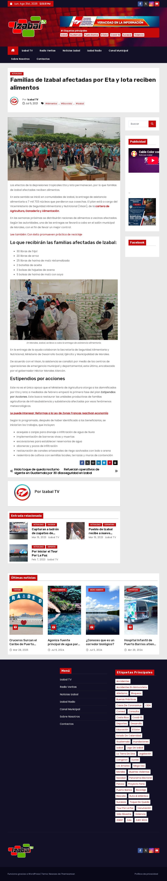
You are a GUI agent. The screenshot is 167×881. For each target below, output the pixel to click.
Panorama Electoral (140, 777)
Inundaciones (141, 741)
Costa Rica (122, 717)
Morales (120, 771)
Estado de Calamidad (128, 735)
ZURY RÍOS (141, 820)
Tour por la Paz (125, 808)
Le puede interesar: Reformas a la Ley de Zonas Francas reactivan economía (59, 413)
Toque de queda (139, 802)
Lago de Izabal (135, 747)
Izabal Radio (94, 50)
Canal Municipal (118, 50)
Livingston (122, 759)
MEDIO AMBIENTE (58, 590)
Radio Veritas (48, 50)
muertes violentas (139, 771)
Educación (122, 729)
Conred (120, 711)
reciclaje (141, 790)
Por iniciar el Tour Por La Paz (45, 553)
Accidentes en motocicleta (131, 687)
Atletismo (121, 693)
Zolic (129, 820)
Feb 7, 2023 (39, 559)
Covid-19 (115, 34)
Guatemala (76, 34)
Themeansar (68, 873)
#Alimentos (51, 103)
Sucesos (127, 34)
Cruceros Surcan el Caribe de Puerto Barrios (23, 644)
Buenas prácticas (126, 699)
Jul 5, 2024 (96, 650)
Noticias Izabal (71, 50)
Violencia (139, 34)
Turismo (17, 590)
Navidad (121, 777)
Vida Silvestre (123, 814)
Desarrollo (136, 723)
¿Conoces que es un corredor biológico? (100, 642)
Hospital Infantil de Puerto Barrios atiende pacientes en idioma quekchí (141, 646)
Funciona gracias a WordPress (24, 873)
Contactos (43, 59)
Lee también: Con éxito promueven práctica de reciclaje (46, 234)
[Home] (13, 51)
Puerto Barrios (91, 34)
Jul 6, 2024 (57, 650)
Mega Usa (138, 765)
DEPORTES (52, 547)
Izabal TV (27, 50)
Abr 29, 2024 (135, 650)
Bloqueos (136, 693)
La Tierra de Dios (125, 753)
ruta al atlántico (138, 796)
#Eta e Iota (66, 103)
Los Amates (123, 765)
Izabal (64, 34)
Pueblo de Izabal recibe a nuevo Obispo (101, 533)
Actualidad (17, 73)
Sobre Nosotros (20, 59)
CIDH (148, 705)
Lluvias (135, 759)
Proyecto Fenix (136, 784)
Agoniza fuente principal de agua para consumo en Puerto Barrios (64, 646)
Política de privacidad (146, 873)
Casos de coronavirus (129, 705)
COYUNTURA (109, 524)
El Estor (104, 34)
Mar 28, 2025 (20, 650)
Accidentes (122, 681)
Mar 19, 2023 (39, 537)
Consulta (134, 711)
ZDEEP (119, 820)
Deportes (121, 723)
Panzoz (120, 784)
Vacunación (144, 808)
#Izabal (80, 103)
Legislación (145, 753)
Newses (53, 873)
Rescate (121, 796)
